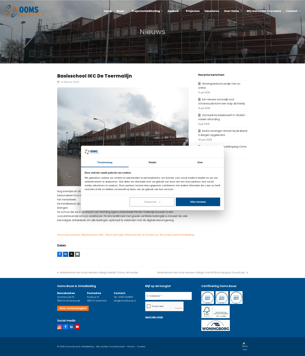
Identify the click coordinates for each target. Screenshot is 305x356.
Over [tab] (200, 162)
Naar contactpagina (73, 308)
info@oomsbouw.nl (125, 300)
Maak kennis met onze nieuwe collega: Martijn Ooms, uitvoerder (97, 272)
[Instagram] (59, 326)
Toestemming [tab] (104, 162)
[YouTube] (77, 326)
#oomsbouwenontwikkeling (176, 235)
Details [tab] (152, 162)
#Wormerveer (133, 235)
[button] (59, 254)
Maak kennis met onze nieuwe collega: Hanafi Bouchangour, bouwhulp (201, 272)
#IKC (102, 235)
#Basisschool (89, 235)
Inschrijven (154, 317)
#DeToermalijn (114, 235)
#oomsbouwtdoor (69, 235)
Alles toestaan (198, 201)
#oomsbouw (150, 235)
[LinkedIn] (71, 326)
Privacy (131, 346)
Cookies (141, 346)
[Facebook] (65, 326)
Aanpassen (150, 201)
